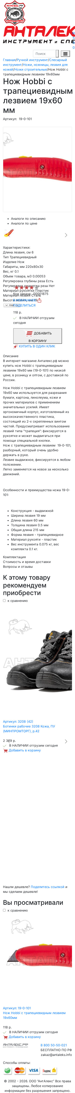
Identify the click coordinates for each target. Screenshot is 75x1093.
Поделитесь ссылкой (47, 887)
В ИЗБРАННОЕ (25, 300)
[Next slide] (66, 169)
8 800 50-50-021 (54, 1045)
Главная (9, 60)
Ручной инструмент (32, 60)
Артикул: (10, 119)
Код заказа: (22, 294)
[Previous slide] (9, 169)
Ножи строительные (30, 69)
